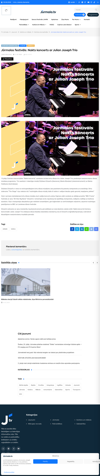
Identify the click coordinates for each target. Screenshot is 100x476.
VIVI (20, 394)
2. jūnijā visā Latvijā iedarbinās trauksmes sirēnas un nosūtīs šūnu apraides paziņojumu (49, 363)
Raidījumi (13, 19)
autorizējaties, (16, 250)
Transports (76, 390)
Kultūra (13, 229)
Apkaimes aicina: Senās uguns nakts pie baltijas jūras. (37, 339)
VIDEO (52, 25)
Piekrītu (45, 461)
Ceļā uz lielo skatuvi (64, 25)
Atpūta (33, 385)
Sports (77, 25)
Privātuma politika (9, 472)
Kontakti (87, 19)
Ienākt (72, 2)
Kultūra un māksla (38, 25)
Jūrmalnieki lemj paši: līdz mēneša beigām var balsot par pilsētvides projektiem (46, 352)
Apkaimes (54, 19)
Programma (93, 15)
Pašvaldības (23, 25)
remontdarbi (47, 390)
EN (98, 2)
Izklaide (5, 229)
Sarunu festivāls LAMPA (40, 19)
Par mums (75, 19)
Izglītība (59, 385)
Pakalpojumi (24, 19)
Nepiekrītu (70, 461)
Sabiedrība (58, 390)
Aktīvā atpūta (23, 385)
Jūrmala (22, 390)
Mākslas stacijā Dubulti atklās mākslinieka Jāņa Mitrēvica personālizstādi (27, 299)
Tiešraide (78, 15)
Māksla (38, 390)
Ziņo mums (65, 19)
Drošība (41, 385)
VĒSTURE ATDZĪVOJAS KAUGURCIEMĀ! (32, 358)
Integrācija (50, 385)
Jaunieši (77, 385)
